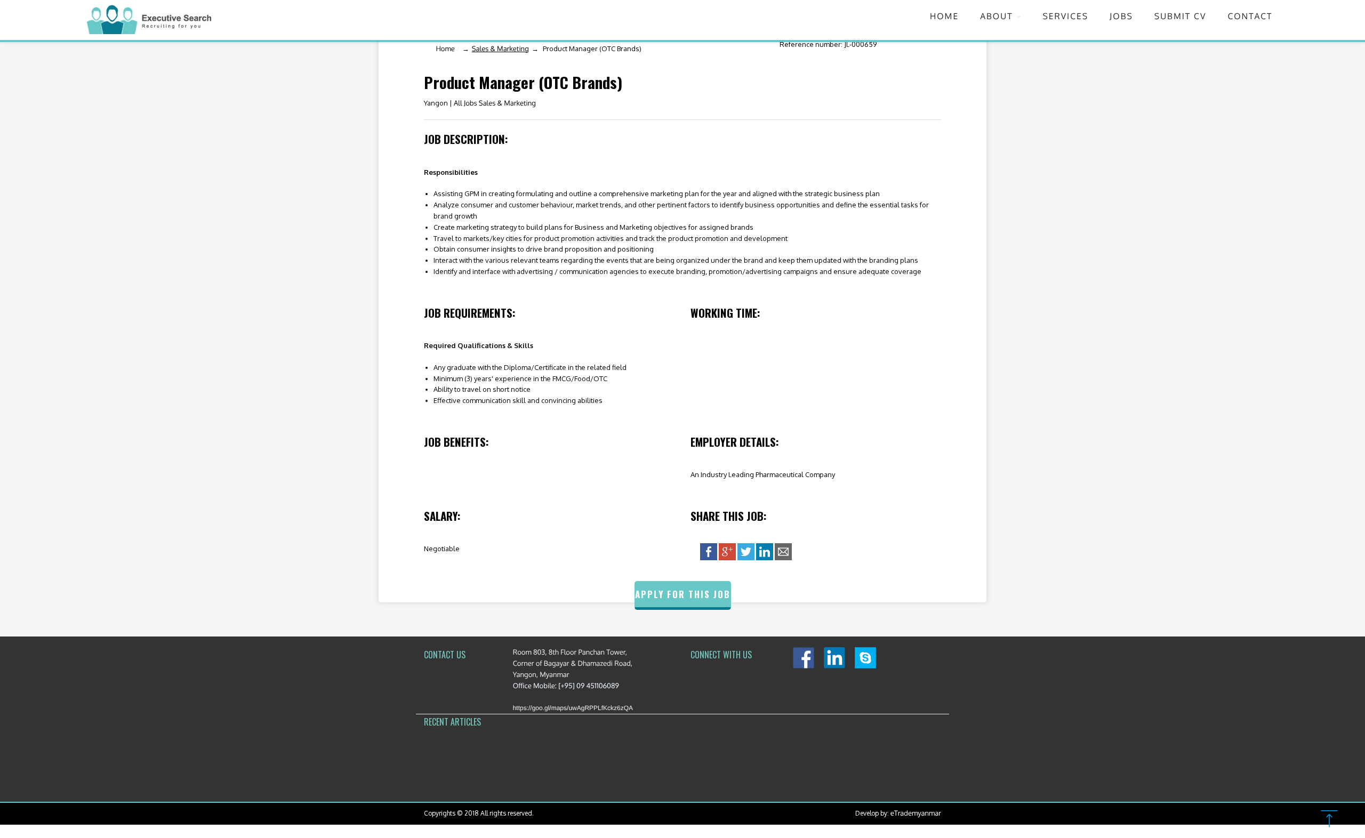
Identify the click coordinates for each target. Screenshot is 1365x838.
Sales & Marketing (500, 49)
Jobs (1121, 16)
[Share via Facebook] (708, 551)
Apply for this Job (682, 594)
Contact (1249, 16)
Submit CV (1180, 16)
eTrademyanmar (915, 813)
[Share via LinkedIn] (764, 551)
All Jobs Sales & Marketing (495, 103)
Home (944, 16)
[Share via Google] (727, 551)
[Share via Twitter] (745, 551)
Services (1065, 16)
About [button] (998, 16)
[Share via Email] (783, 551)
